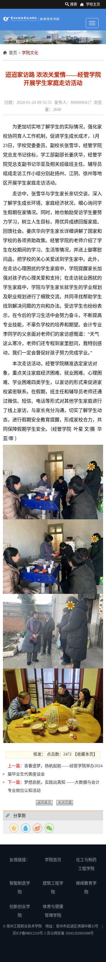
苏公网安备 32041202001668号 (70, 933)
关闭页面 (65, 803)
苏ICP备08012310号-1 (30, 933)
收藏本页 (85, 754)
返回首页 (44, 803)
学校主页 (93, 4)
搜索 (73, 4)
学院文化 (30, 53)
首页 (13, 53)
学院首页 (53, 860)
